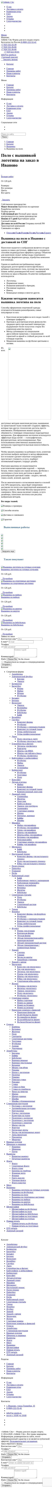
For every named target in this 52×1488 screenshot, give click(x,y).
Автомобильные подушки (23, 1108)
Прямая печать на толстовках (25, 1226)
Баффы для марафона (26, 844)
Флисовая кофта (24, 839)
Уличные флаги (19, 1180)
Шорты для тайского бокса (29, 753)
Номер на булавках (25, 1005)
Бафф (19, 715)
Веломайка (22, 708)
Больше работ (7, 176)
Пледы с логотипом (21, 1113)
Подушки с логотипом (22, 1106)
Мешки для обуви (20, 1067)
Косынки (16, 1065)
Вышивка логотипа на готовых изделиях (19, 569)
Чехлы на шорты (24, 957)
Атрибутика (11, 1051)
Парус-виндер (18, 1178)
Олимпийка (22, 796)
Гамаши (20, 955)
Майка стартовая (24, 1000)
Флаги (9, 1161)
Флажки (15, 1175)
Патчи (14, 1151)
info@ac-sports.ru (8, 55)
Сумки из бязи (18, 1087)
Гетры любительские (26, 732)
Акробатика (17, 674)
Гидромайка (22, 768)
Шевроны (16, 1149)
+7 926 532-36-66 (8, 47)
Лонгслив (21, 801)
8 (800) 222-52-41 (28, 42)
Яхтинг (15, 983)
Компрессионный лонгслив (29, 792)
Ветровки (16, 1029)
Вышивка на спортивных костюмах (17, 583)
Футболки (21, 696)
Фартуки (16, 1127)
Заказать (5, 200)
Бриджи (20, 679)
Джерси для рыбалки (26, 885)
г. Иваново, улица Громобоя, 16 (20, 1406)
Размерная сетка (13, 11)
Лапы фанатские (19, 1135)
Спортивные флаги (20, 1166)
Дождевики (17, 1048)
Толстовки (22, 775)
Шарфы (20, 820)
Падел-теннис (18, 866)
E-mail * (4, 642)
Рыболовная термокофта (28, 883)
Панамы (15, 1070)
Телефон (5, 644)
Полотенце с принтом (22, 1123)
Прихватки (17, 1137)
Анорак (15, 1046)
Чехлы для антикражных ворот (26, 1132)
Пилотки (16, 1075)
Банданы (16, 1053)
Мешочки (16, 1139)
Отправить (6, 665)
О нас (9, 7)
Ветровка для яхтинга (27, 986)
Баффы (20, 818)
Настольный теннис (21, 854)
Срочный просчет (9, 57)
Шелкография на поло (22, 1211)
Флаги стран (17, 1168)
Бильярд (15, 698)
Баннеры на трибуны (21, 1171)
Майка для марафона (26, 825)
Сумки (15, 1084)
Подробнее (7, 578)
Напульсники (18, 1111)
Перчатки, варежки (26, 816)
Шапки (20, 813)
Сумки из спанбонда (21, 1089)
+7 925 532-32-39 (8, 44)
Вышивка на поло (20, 1195)
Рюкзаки (16, 1082)
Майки (20, 691)
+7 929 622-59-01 (11, 52)
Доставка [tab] (40, 233)
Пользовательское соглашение (23, 1441)
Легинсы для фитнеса (27, 746)
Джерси (20, 681)
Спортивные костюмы (22, 1039)
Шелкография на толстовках (25, 1216)
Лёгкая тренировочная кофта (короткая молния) (30, 939)
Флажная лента (18, 1173)
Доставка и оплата (14, 9)
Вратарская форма (25, 933)
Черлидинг (17, 964)
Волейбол (16, 717)
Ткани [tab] (18, 233)
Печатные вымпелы (21, 1159)
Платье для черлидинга (27, 974)
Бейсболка (22, 712)
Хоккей (15, 950)
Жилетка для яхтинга (26, 988)
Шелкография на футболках (24, 1209)
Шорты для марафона (27, 832)
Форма (20, 688)
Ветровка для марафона (28, 837)
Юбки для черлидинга (27, 979)
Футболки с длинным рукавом (31, 727)
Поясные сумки (19, 1079)
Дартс (14, 736)
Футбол (15, 928)
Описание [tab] (11, 233)
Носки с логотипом (20, 1072)
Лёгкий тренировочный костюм (31, 943)
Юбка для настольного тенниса (31, 863)
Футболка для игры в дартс (29, 741)
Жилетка (21, 799)
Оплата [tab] (32, 233)
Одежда (9, 1024)
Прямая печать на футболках (25, 1223)
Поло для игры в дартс (27, 739)
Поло (19, 777)
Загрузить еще (8, 551)
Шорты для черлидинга (28, 976)
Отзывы (10, 19)
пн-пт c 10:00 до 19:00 (16, 1415)
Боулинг (15, 700)
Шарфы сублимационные (23, 1101)
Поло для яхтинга (25, 993)
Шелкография (12, 1207)
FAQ (8, 14)
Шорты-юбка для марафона (29, 835)
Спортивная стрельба (21, 895)
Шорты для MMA (25, 751)
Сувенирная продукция (17, 1103)
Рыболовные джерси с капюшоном (33, 880)
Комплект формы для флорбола (31, 914)
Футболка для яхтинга (27, 995)
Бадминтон (17, 684)
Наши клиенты (13, 73)
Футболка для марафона (28, 828)
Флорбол (16, 911)
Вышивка (10, 146)
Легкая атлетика (19, 782)
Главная (10, 68)
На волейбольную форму (28, 1019)
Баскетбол (16, 686)
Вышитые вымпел (20, 1156)
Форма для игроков (26, 931)
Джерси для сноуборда (27, 806)
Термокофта (22, 808)
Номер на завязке (25, 1003)
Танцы (15, 909)
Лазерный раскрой (14, 1231)
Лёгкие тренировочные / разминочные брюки (28, 946)
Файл (3, 659)
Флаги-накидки (19, 1183)
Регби (14, 873)
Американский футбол (22, 676)
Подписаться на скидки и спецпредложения (24, 662)
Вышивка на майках (10, 597)
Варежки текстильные (22, 1063)
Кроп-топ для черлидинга (29, 967)
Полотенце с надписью (22, 1118)
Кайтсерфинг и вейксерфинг (25, 758)
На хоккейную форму (27, 1017)
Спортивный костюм (26, 904)
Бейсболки (16, 1058)
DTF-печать (11, 1228)
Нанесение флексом (26, 1012)
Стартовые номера (25, 811)
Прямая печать (13, 1221)
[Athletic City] (7, 2)
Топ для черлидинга (26, 969)
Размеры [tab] (25, 233)
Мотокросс (17, 847)
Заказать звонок (9, 59)
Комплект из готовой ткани (29, 729)
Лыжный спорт (19, 794)
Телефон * (5, 1449)
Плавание (16, 871)
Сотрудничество (13, 21)
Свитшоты (16, 1036)
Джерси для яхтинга (26, 991)
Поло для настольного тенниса (31, 861)
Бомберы (16, 1027)
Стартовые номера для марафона (32, 842)
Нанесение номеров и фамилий (26, 1010)
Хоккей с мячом (19, 962)
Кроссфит (16, 780)
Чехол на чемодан (20, 1091)
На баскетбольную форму (28, 1022)
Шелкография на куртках (23, 1219)
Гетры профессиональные (29, 734)
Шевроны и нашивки (16, 1144)
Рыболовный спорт (20, 875)
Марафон (16, 823)
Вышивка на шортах (10, 611)
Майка (20, 763)
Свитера (21, 952)
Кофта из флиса (24, 804)
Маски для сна (18, 1125)
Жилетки (16, 1031)
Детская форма (24, 935)
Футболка (21, 710)
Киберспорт (17, 770)
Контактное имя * (9, 639)
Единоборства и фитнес (22, 744)
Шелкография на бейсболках (25, 1214)
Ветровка (21, 887)
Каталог (10, 64)
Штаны (20, 693)
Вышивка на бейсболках (12, 625)
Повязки (15, 1077)
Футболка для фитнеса (27, 756)
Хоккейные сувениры (27, 959)
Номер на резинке (25, 1007)
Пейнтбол (16, 868)
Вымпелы (10, 1154)
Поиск (4, 137)
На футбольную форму (27, 1015)
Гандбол (15, 720)
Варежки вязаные (20, 1060)
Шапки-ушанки (19, 1096)
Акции (9, 16)
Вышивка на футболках (22, 1192)
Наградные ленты (20, 1130)
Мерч (8, 1185)
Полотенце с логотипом (23, 1120)
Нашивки (16, 1147)
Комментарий (7, 656)
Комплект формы (25, 722)
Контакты (10, 76)
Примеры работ (13, 71)
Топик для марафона (26, 830)
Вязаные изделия (14, 1142)
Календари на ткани (21, 1115)
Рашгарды (21, 748)
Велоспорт (16, 703)
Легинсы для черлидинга (28, 971)
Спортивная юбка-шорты (28, 981)
